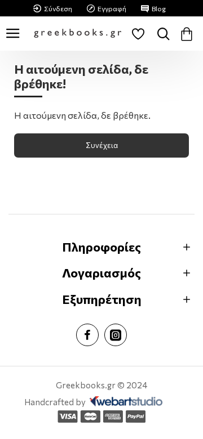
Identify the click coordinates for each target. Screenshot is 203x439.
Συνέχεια (102, 145)
